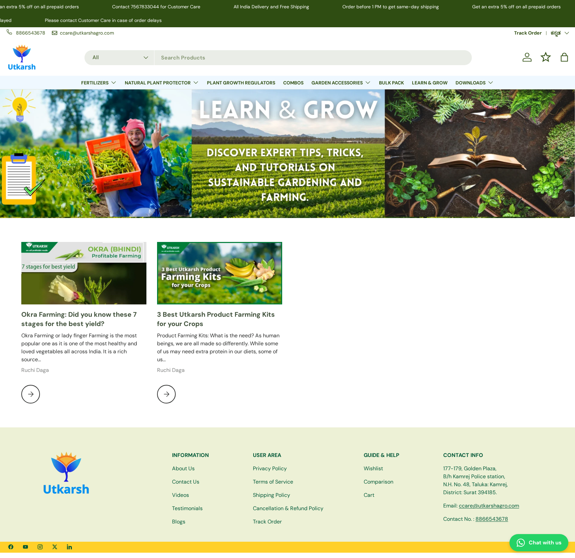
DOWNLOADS (470, 83)
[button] (564, 57)
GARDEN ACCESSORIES (337, 83)
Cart (369, 495)
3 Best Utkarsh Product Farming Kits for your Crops (216, 319)
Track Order (528, 33)
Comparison (378, 481)
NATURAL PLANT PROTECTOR (158, 83)
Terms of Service (273, 481)
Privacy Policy (270, 468)
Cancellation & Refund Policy (288, 508)
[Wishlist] (545, 57)
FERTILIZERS (94, 83)
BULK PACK (391, 83)
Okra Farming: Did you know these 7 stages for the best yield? (79, 319)
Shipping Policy (271, 495)
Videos (180, 495)
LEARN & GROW (430, 83)
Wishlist (373, 468)
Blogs (178, 521)
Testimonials (187, 508)
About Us (183, 468)
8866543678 (492, 518)
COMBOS (293, 83)
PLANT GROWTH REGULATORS (241, 83)
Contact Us (185, 481)
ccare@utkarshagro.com (489, 505)
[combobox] (278, 57)
